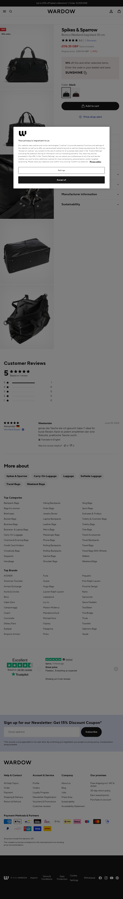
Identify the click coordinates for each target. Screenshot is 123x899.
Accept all (61, 180)
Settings (61, 170)
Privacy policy (95, 162)
